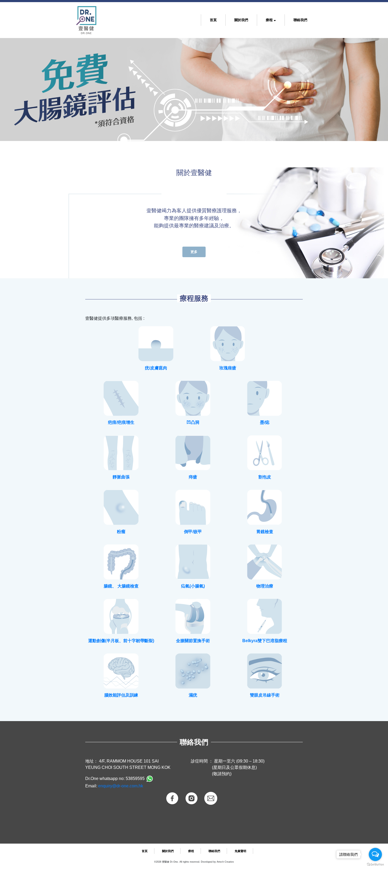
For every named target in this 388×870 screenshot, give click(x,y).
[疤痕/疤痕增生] (121, 398)
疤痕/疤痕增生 (121, 422)
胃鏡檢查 (264, 531)
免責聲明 (240, 851)
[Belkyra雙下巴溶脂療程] (265, 616)
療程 (270, 20)
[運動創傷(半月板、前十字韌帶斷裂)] (121, 616)
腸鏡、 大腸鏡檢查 (121, 586)
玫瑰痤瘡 (227, 368)
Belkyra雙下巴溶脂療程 (264, 640)
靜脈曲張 (121, 477)
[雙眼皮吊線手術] (265, 671)
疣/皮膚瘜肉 (156, 368)
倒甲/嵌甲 (193, 531)
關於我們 (241, 20)
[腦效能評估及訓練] (121, 671)
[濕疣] (193, 671)
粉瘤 (121, 531)
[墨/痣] (265, 398)
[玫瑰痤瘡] (228, 344)
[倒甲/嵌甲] (193, 507)
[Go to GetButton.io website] (375, 864)
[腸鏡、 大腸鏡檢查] (121, 562)
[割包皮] (265, 453)
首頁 (214, 19)
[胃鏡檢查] (265, 507)
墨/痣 (264, 422)
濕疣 (193, 695)
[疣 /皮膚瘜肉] (156, 344)
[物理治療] (265, 562)
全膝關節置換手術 (193, 640)
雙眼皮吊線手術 (265, 695)
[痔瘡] (193, 453)
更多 (194, 252)
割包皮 (264, 477)
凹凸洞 (193, 422)
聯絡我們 (300, 20)
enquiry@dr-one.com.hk (120, 786)
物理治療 (264, 586)
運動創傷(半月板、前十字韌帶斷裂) (121, 640)
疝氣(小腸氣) (193, 586)
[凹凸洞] (193, 398)
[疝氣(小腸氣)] (193, 562)
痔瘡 (193, 477)
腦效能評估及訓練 (121, 695)
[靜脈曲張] (121, 453)
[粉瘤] (121, 507)
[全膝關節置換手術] (193, 616)
